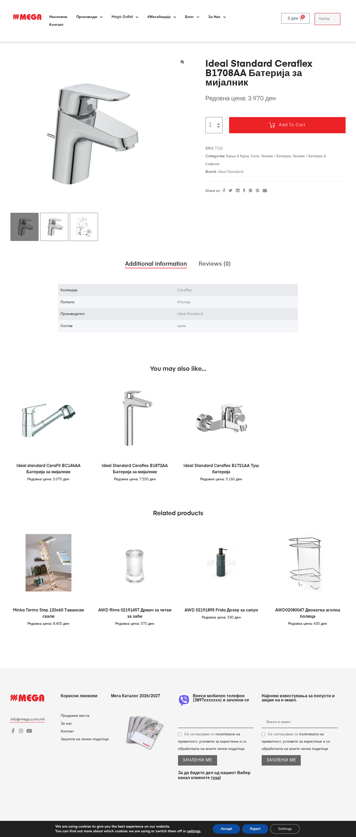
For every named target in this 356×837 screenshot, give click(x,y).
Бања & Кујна (237, 156)
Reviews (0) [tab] (215, 264)
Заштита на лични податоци (85, 739)
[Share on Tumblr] (244, 191)
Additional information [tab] (156, 264)
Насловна (58, 17)
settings (193, 831)
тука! (216, 778)
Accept (226, 828)
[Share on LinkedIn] (238, 191)
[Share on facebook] (224, 191)
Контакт (56, 25)
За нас (214, 17)
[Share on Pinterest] (257, 191)
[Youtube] (29, 730)
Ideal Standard (230, 172)
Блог (189, 17)
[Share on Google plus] (250, 191)
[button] (182, 61)
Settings (285, 828)
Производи (86, 17)
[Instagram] (21, 730)
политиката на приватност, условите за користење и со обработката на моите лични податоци (212, 741)
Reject (255, 828)
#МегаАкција (159, 17)
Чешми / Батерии (276, 156)
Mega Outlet (122, 17)
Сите (255, 156)
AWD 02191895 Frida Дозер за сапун (221, 610)
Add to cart (292, 125)
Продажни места (75, 716)
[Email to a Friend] (265, 191)
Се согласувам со (212, 741)
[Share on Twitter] (230, 191)
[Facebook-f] (12, 730)
